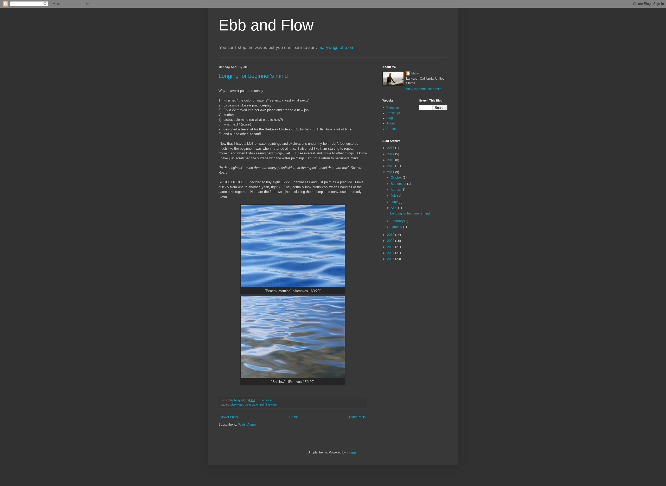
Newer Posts (229, 417)
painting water (269, 404)
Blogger (352, 452)
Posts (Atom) (247, 424)
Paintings (393, 107)
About (390, 123)
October (397, 177)
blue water (236, 404)
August (396, 190)
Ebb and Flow (266, 25)
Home (293, 417)
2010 (391, 235)
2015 (391, 148)
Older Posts (357, 417)
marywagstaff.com (336, 47)
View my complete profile (423, 89)
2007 (391, 253)
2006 (391, 259)
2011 (391, 172)
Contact (391, 129)
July (394, 196)
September (399, 184)
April (394, 208)
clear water (252, 404)
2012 (391, 166)
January (397, 227)
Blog (389, 118)
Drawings (393, 113)
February (397, 221)
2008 (391, 247)
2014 (391, 154)
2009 (391, 241)
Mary (415, 73)
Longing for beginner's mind (253, 76)
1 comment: (266, 400)
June (395, 202)
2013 (391, 160)
